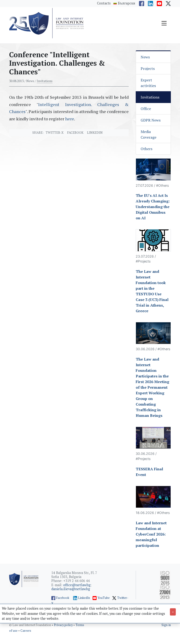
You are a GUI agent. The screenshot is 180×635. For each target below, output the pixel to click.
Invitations (44, 81)
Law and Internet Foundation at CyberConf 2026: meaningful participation (151, 534)
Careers (25, 631)
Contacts (104, 3)
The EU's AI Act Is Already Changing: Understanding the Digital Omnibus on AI (153, 207)
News (145, 57)
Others (146, 148)
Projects (148, 68)
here (69, 119)
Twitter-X (55, 132)
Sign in (166, 625)
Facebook (75, 132)
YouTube (104, 598)
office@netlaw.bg (76, 585)
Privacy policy (63, 625)
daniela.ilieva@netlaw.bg (70, 589)
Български (126, 3)
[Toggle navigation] (164, 23)
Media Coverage (148, 134)
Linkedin (95, 132)
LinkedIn (84, 598)
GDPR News (151, 120)
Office (146, 108)
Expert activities (148, 82)
